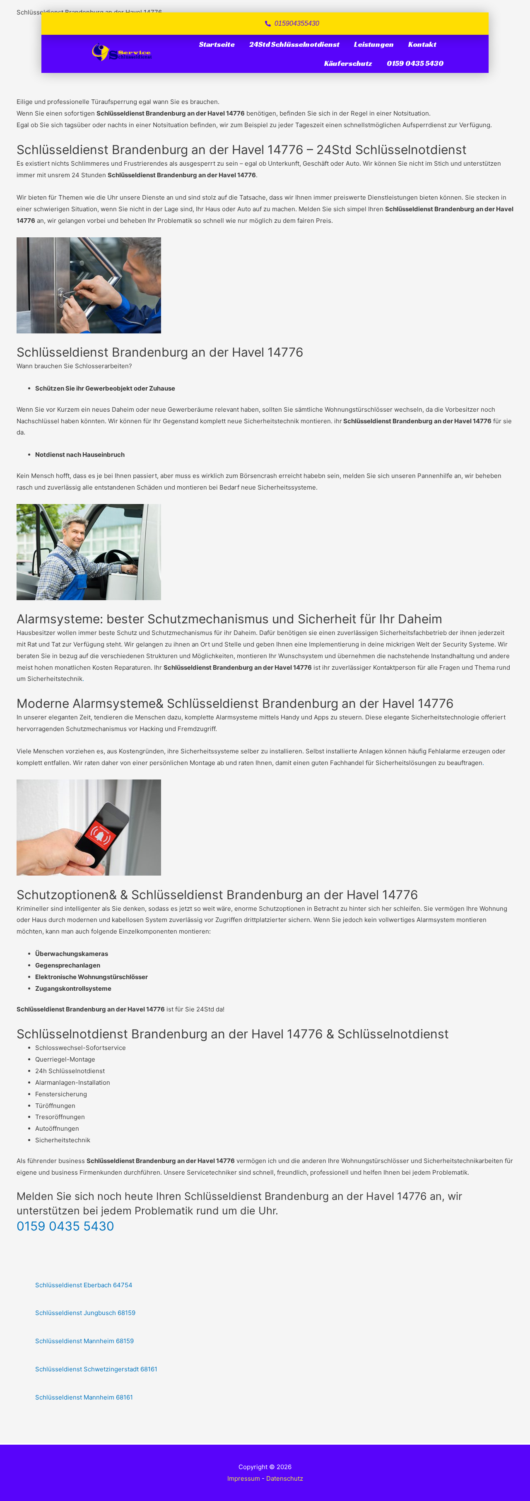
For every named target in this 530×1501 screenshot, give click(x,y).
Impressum (243, 1478)
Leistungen (374, 44)
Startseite (217, 44)
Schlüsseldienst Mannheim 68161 (84, 1397)
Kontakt (422, 44)
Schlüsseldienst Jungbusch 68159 (85, 1313)
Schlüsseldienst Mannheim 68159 (84, 1341)
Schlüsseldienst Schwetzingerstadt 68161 (96, 1369)
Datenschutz (284, 1478)
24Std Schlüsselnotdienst (294, 44)
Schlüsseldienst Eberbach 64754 (83, 1285)
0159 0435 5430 (415, 63)
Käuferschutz (348, 63)
